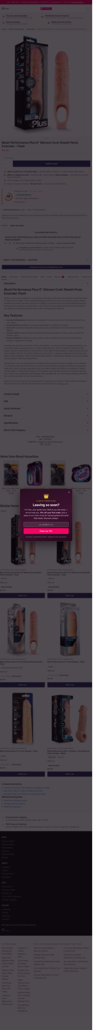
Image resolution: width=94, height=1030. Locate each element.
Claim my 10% (46, 531)
